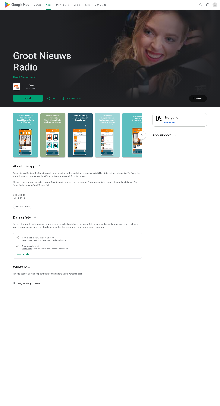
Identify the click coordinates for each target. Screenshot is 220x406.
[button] (25, 135)
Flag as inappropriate (26, 283)
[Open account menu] (215, 4)
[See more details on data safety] (23, 254)
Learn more (27, 240)
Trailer (197, 98)
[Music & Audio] (22, 206)
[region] (55, 86)
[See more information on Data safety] (35, 217)
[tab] (37, 5)
